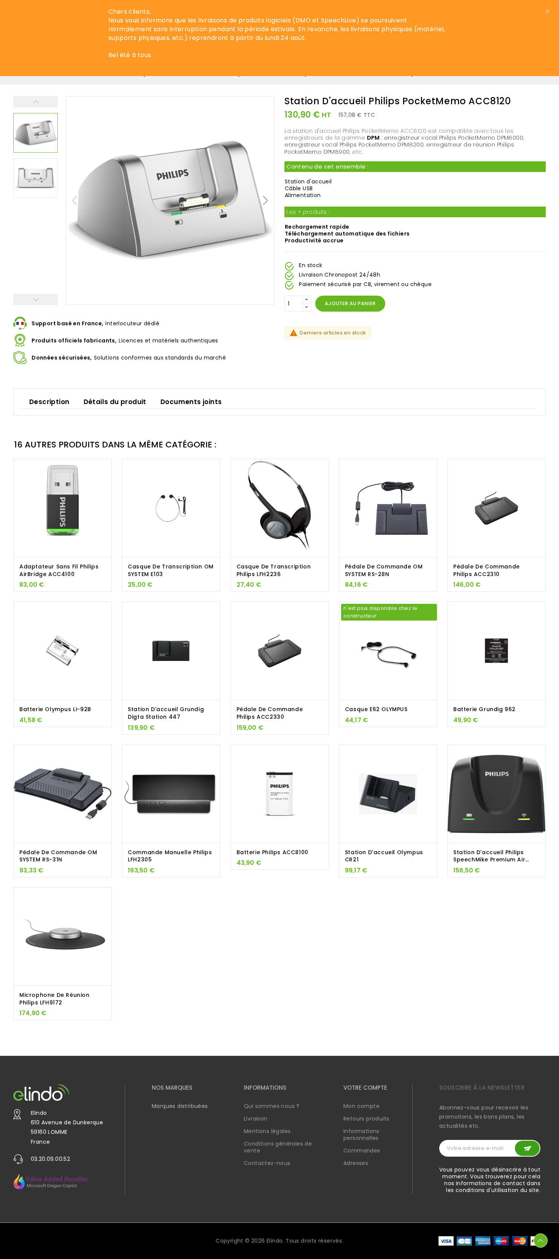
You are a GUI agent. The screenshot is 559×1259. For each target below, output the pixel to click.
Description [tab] (49, 401)
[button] (265, 200)
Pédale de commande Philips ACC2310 (486, 570)
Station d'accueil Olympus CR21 (384, 856)
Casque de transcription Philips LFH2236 (274, 570)
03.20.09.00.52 (50, 1159)
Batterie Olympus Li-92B (55, 709)
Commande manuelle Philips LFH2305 (170, 856)
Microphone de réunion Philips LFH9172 (54, 999)
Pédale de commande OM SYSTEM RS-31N (58, 856)
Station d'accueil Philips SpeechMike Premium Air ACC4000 (489, 856)
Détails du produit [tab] (115, 401)
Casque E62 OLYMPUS (376, 709)
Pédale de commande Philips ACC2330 (270, 713)
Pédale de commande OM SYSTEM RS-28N (384, 570)
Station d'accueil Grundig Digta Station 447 (166, 713)
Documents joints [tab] (191, 401)
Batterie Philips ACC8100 (272, 852)
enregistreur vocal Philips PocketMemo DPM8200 (354, 145)
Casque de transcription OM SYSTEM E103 (171, 570)
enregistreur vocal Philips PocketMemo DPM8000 (453, 138)
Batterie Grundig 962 (484, 709)
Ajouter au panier (350, 303)
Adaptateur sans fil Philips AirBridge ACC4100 (58, 570)
